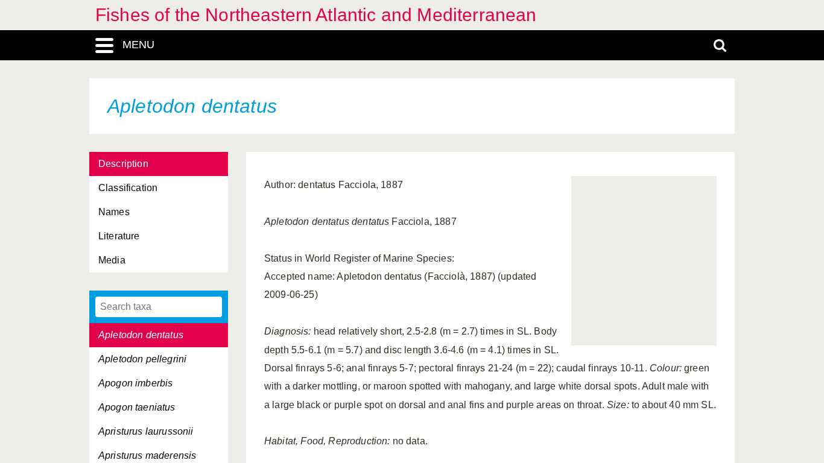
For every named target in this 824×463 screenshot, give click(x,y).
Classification (127, 188)
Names (114, 212)
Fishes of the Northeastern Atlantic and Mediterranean (315, 15)
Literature (119, 236)
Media (111, 260)
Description (123, 164)
